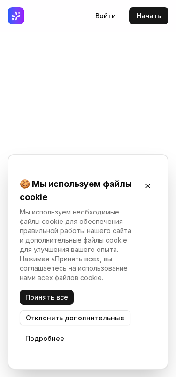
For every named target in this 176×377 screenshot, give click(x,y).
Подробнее (44, 338)
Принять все (46, 297)
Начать (149, 16)
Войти (105, 16)
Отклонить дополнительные (75, 318)
